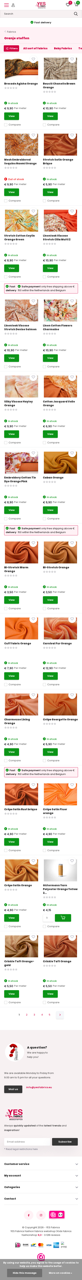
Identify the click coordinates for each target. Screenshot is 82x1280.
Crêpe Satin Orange (18, 885)
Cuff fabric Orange (17, 643)
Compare (15, 124)
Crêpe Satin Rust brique (20, 809)
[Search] (76, 14)
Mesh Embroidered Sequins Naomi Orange (20, 161)
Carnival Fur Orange (57, 643)
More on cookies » (60, 1273)
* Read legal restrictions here (21, 1149)
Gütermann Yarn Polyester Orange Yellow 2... (60, 889)
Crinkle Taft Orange (57, 961)
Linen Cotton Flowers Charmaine (57, 327)
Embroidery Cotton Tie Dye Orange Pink (20, 479)
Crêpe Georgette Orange (60, 719)
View (12, 116)
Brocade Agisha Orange (21, 83)
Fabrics (11, 32)
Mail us (13, 1089)
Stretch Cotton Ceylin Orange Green (19, 237)
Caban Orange (53, 477)
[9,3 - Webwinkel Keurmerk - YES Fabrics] (41, 1257)
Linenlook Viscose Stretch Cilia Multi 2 (56, 237)
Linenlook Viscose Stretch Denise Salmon (20, 327)
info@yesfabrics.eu (38, 1087)
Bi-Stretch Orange (56, 567)
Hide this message (24, 1273)
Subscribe (65, 1142)
